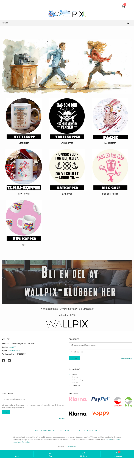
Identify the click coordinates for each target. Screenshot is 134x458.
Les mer (62, 418)
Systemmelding (77, 380)
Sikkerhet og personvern (69, 431)
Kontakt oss (76, 386)
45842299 (12, 347)
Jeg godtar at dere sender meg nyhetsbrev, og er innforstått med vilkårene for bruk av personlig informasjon (33, 406)
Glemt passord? (126, 358)
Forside (74, 374)
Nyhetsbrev (88, 431)
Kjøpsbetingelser (48, 431)
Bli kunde (75, 377)
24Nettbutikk (72, 446)
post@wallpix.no (14, 350)
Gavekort (75, 383)
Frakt (36, 431)
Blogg (97, 431)
